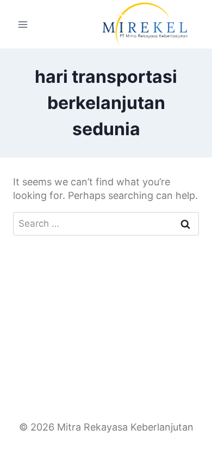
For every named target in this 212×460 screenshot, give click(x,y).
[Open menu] (23, 24)
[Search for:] (106, 223)
